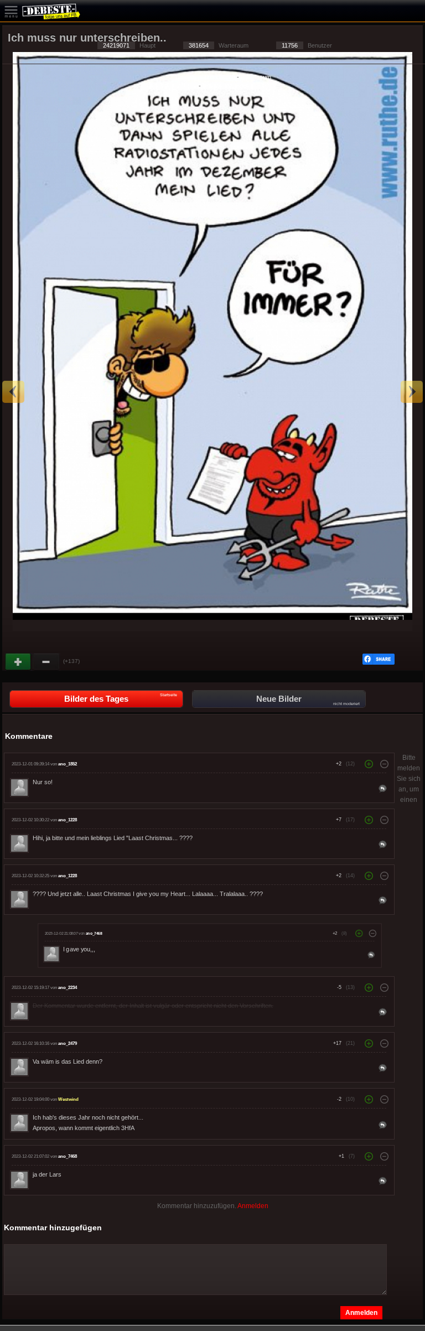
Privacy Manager (225, 85)
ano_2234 (67, 987)
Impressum (256, 77)
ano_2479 (67, 1043)
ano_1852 (67, 764)
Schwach (46, 662)
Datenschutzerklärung (205, 77)
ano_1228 (67, 819)
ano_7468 (93, 933)
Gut (19, 662)
